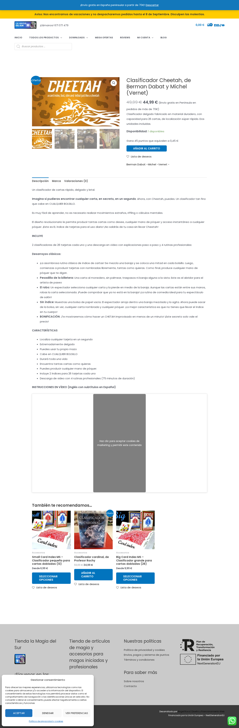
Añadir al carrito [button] (88, 574)
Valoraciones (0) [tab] (76, 181)
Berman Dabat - (137, 164)
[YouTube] (223, 25)
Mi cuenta (143, 37)
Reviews (125, 37)
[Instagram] (218, 25)
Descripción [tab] (40, 181)
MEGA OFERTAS (104, 37)
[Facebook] (215, 25)
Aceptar (19, 713)
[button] (114, 83)
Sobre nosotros (134, 681)
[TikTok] (220, 25)
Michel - (153, 164)
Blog (163, 37)
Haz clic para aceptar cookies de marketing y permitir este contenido (119, 443)
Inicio (18, 37)
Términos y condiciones (139, 660)
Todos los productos (44, 37)
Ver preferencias (76, 713)
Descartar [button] (152, 5)
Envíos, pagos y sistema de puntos (146, 655)
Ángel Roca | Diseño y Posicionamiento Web (201, 711)
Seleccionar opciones (48, 578)
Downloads (77, 37)
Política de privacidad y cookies (46, 721)
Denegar (48, 713)
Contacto (130, 686)
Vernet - (163, 164)
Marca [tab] (56, 181)
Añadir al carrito (146, 148)
